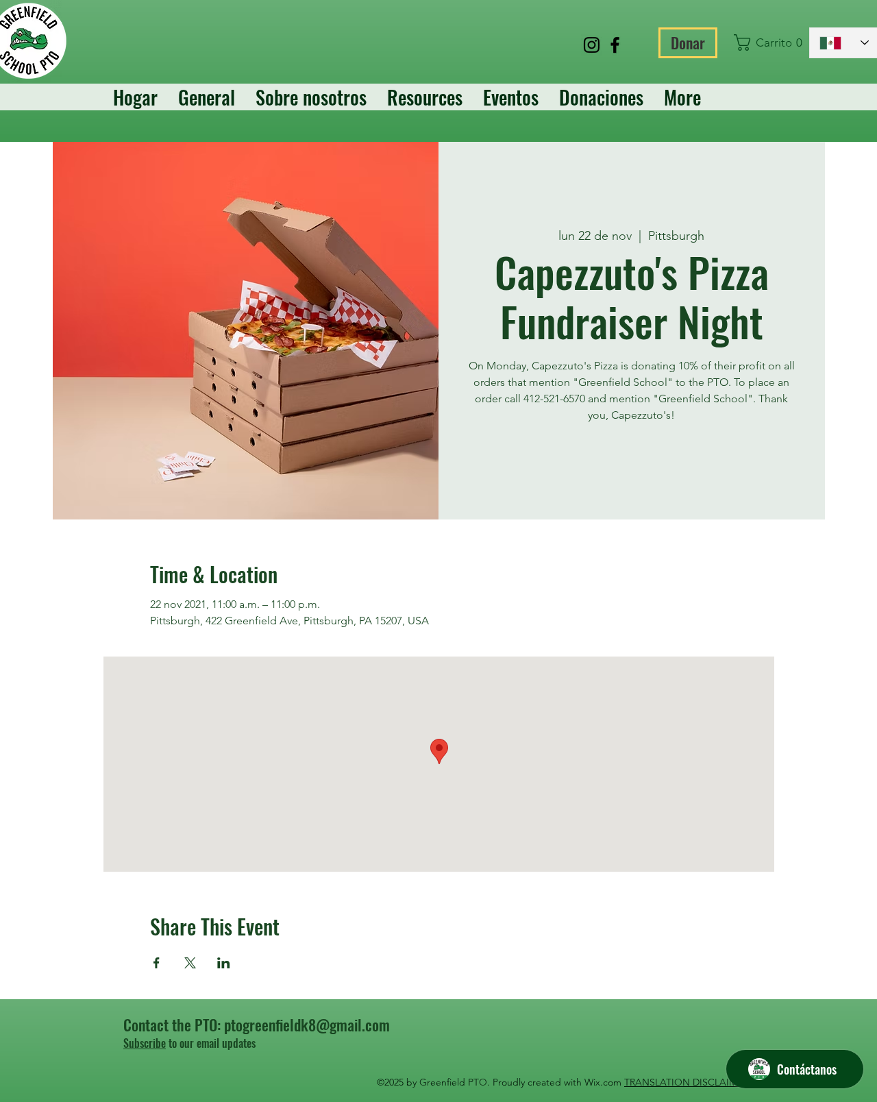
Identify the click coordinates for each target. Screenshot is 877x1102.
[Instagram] (591, 45)
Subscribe (144, 1043)
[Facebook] (615, 45)
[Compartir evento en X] (190, 962)
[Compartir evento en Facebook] (156, 962)
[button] (765, 42)
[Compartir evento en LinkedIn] (223, 962)
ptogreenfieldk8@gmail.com (307, 1025)
